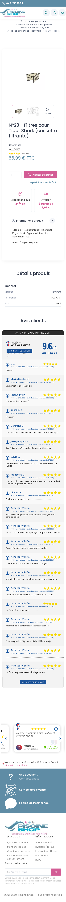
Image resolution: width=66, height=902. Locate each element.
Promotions (41, 855)
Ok (56, 872)
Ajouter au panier (43, 174)
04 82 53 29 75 (14, 3)
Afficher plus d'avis (33, 682)
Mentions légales (16, 846)
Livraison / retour (44, 846)
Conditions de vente (18, 851)
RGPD (38, 859)
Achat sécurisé (43, 842)
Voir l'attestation (19, 351)
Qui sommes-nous (17, 842)
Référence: (15, 145)
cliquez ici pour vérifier (16, 765)
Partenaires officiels (46, 851)
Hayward (56, 292)
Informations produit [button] (29, 221)
